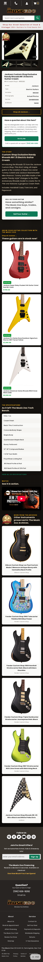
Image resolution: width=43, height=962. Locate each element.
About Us (10, 921)
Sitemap (11, 941)
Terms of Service (24, 955)
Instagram (29, 837)
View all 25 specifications (14, 474)
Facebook (14, 837)
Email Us (21, 895)
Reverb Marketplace (9, 837)
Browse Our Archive (21, 907)
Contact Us (32, 921)
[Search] (37, 18)
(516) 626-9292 (32, 143)
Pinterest (34, 837)
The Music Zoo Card (10, 933)
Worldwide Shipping (32, 933)
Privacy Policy (15, 955)
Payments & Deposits (32, 929)
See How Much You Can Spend (21, 873)
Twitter (19, 837)
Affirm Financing (11, 929)
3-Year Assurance (32, 941)
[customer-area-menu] (27, 3)
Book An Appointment (11, 925)
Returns (32, 937)
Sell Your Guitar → (21, 214)
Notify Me (21, 138)
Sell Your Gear (32, 925)
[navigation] (5, 3)
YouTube (24, 837)
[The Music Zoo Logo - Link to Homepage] (21, 10)
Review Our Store (11, 937)
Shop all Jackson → (21, 112)
